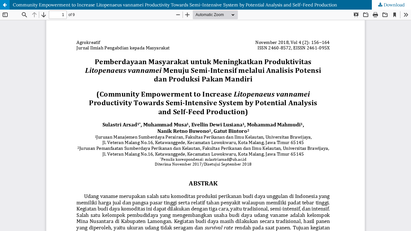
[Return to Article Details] (5, 5)
